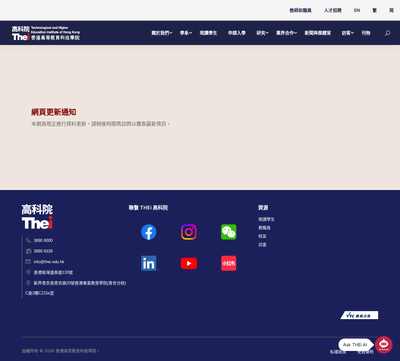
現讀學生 (208, 32)
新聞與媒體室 (318, 32)
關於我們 (160, 32)
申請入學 (237, 32)
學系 (184, 32)
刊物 (366, 32)
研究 (261, 32)
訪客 (346, 32)
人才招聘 (333, 10)
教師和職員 (301, 10)
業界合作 (285, 32)
